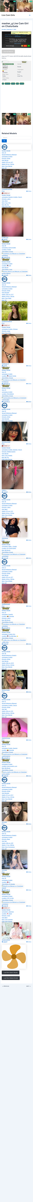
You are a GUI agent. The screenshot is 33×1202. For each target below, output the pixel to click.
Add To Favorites (9, 64)
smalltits (7, 83)
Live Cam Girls (8, 15)
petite (13, 83)
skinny (22, 83)
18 (3, 83)
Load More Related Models (11, 978)
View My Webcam (8, 51)
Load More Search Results (11, 972)
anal (17, 83)
